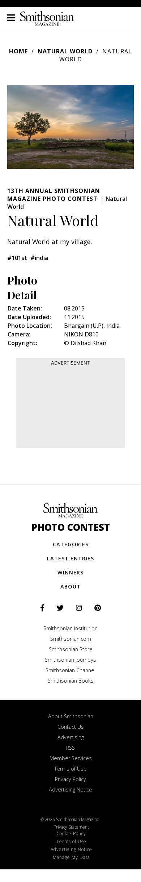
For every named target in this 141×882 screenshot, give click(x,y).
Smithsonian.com (70, 638)
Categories (71, 544)
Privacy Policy (70, 779)
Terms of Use (70, 768)
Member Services (71, 758)
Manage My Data (71, 857)
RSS (70, 747)
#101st (17, 258)
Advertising (70, 737)
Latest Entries (70, 558)
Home (18, 51)
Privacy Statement (71, 827)
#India (39, 258)
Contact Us (70, 726)
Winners (70, 572)
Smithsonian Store (71, 649)
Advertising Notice (70, 789)
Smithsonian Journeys (70, 659)
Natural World (65, 51)
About (70, 586)
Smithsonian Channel (70, 670)
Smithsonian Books (71, 680)
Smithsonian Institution (70, 628)
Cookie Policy (71, 833)
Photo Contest (70, 527)
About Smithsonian (70, 716)
